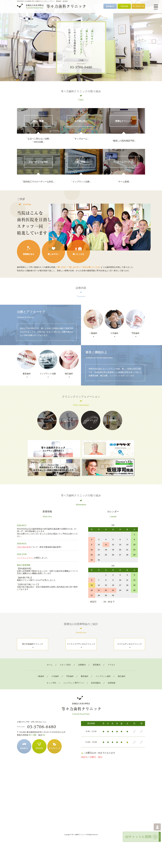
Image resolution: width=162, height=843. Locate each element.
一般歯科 (40, 676)
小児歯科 (55, 676)
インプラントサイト (25, 558)
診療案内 (82, 665)
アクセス (111, 665)
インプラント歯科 (103, 676)
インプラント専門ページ (73, 683)
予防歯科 (70, 676)
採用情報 (111, 683)
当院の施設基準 (23, 547)
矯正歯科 (121, 676)
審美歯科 (84, 676)
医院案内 (96, 665)
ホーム (50, 665)
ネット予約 (51, 683)
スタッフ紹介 (65, 665)
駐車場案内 (96, 683)
